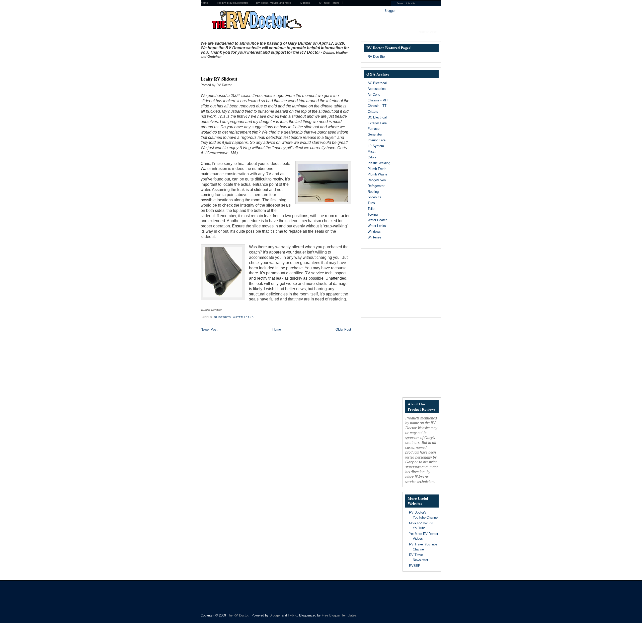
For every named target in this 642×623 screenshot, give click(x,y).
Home (204, 3)
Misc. (372, 151)
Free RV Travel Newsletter (232, 3)
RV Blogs (304, 3)
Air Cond (374, 94)
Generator (375, 134)
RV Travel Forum (328, 3)
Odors (372, 157)
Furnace (373, 129)
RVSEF (414, 566)
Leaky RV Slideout (219, 79)
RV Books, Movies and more (273, 3)
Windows (374, 231)
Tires (371, 203)
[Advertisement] (259, 66)
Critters (373, 111)
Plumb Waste (377, 174)
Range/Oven (377, 180)
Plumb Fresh (377, 169)
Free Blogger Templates (339, 615)
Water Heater (377, 220)
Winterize (374, 237)
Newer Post (209, 329)
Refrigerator (376, 186)
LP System (376, 146)
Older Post (343, 329)
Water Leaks (243, 317)
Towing (373, 214)
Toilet (371, 209)
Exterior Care (377, 123)
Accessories (377, 89)
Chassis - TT (377, 106)
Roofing (373, 192)
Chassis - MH (377, 100)
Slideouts (222, 317)
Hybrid (292, 615)
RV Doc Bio (376, 56)
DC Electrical (377, 117)
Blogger (389, 11)
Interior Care (376, 140)
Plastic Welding (379, 163)
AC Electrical (377, 83)
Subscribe (428, 32)
